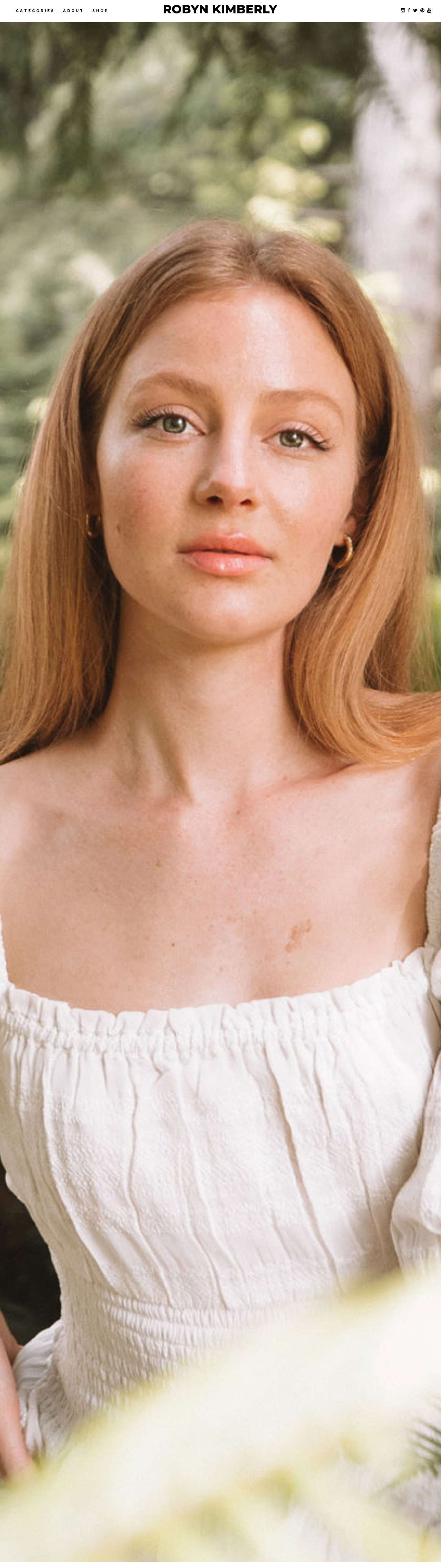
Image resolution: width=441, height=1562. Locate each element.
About (73, 11)
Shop (100, 11)
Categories (35, 11)
